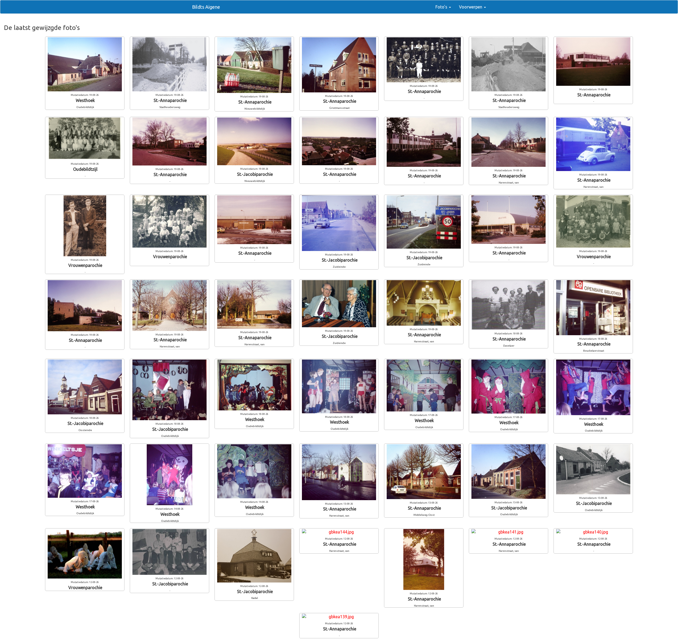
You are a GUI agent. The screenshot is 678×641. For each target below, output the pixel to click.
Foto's (441, 7)
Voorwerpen (471, 7)
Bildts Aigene (206, 7)
